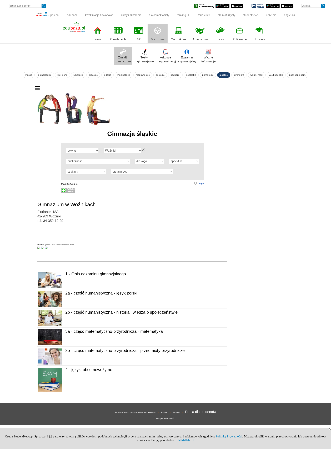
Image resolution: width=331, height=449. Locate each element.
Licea (220, 39)
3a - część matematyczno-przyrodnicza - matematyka (114, 331)
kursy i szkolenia (131, 15)
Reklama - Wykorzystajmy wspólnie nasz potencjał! (135, 412)
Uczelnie (259, 39)
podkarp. (175, 75)
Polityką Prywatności (229, 436)
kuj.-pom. (62, 75)
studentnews (250, 15)
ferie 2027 (204, 15)
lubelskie (78, 75)
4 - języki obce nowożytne (88, 369)
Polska (28, 75)
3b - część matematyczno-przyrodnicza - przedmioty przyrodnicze (125, 350)
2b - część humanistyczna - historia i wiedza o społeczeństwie (121, 312)
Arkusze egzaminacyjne (166, 59)
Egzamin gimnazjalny (188, 59)
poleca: (54, 15)
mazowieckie (143, 75)
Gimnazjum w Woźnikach (66, 204)
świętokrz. (239, 75)
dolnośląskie (45, 75)
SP (139, 39)
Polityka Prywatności (165, 418)
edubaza (72, 15)
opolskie (160, 75)
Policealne (240, 39)
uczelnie (271, 15)
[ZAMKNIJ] (186, 440)
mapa (201, 183)
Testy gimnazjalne (145, 59)
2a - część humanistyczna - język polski (101, 293)
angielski (289, 15)
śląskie (223, 75)
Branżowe (157, 39)
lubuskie (93, 75)
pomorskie (208, 75)
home (97, 39)
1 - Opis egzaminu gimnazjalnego (95, 274)
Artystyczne (200, 39)
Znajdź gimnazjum (123, 59)
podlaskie (191, 75)
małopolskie (123, 75)
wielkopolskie (276, 75)
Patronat (176, 412)
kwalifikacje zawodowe (99, 15)
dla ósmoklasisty (159, 15)
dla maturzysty (226, 15)
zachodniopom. (297, 75)
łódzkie (107, 75)
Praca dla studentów (200, 412)
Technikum (178, 39)
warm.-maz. (256, 75)
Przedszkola (118, 39)
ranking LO (183, 15)
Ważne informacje (208, 59)
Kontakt (164, 412)
